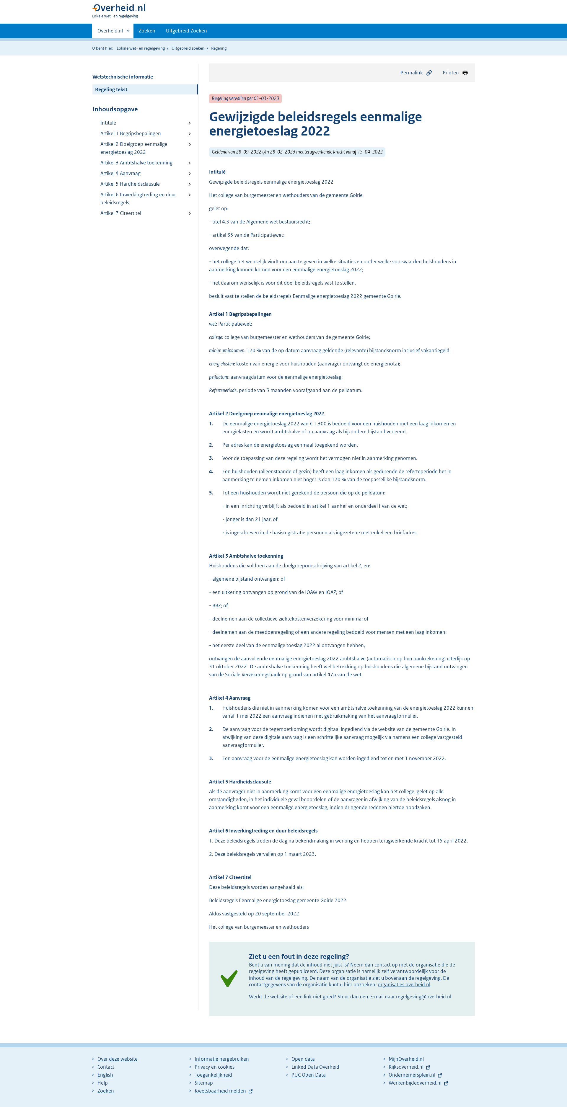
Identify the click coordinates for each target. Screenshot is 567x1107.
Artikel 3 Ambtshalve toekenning (136, 162)
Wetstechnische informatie (122, 77)
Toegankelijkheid (213, 1075)
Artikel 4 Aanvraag (120, 173)
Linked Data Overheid (315, 1067)
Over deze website (117, 1059)
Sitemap (204, 1083)
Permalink (411, 72)
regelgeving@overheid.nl (423, 996)
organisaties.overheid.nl (404, 984)
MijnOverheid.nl (406, 1059)
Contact (105, 1067)
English (105, 1075)
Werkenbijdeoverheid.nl (415, 1083)
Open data (303, 1059)
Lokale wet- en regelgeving (141, 48)
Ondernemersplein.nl (412, 1075)
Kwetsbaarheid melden (220, 1091)
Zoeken (147, 30)
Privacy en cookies (214, 1067)
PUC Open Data (308, 1075)
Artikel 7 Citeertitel (120, 213)
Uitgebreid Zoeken (186, 30)
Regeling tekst (111, 89)
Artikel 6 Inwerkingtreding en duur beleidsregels (138, 198)
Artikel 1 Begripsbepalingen (130, 133)
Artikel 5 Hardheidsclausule (130, 184)
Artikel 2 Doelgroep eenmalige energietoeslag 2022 (133, 148)
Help (102, 1083)
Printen (451, 72)
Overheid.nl (110, 32)
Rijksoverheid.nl (406, 1067)
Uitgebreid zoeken (188, 48)
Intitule (108, 123)
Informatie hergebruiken (222, 1059)
